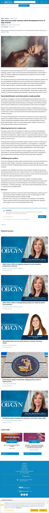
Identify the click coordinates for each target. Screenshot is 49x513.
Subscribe (41, 216)
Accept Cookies (34, 510)
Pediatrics (4, 224)
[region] (24, 507)
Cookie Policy (18, 507)
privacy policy (26, 219)
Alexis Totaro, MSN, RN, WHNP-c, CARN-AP (13, 268)
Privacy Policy (24, 469)
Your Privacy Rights (24, 472)
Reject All (43, 510)
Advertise (24, 463)
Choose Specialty (23, 5)
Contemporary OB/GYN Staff (10, 383)
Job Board (24, 466)
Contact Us (24, 465)
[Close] (47, 503)
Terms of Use (24, 468)
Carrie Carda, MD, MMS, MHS (10, 345)
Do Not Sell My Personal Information (24, 471)
